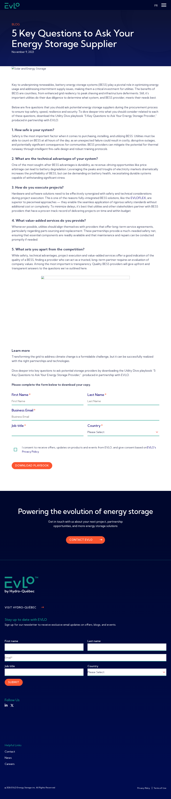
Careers (10, 764)
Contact (10, 751)
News (8, 757)
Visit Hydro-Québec (20, 607)
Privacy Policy (143, 788)
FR (156, 5)
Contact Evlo (81, 539)
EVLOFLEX (138, 198)
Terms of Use (160, 788)
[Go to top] (163, 791)
